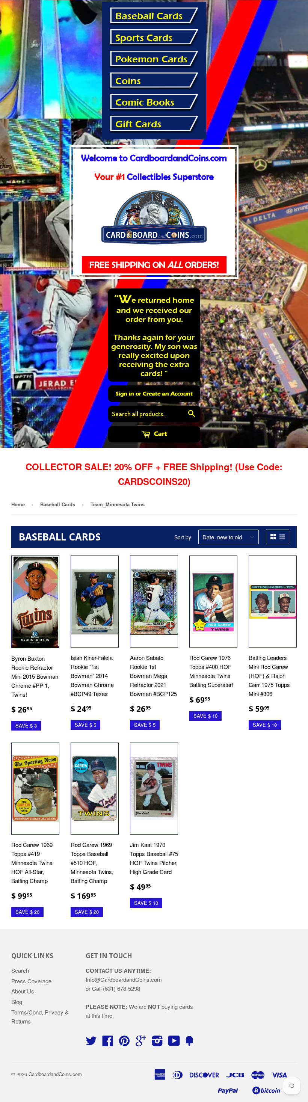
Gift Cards (138, 124)
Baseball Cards (149, 16)
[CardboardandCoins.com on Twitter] (91, 1043)
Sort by (182, 537)
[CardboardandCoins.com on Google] (140, 1043)
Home (18, 504)
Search (20, 970)
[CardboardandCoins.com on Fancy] (189, 1043)
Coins (128, 81)
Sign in (125, 393)
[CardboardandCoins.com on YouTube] (174, 1043)
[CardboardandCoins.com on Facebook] (107, 1043)
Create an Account (168, 393)
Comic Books (144, 102)
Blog (16, 1001)
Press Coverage (31, 981)
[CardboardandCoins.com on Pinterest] (124, 1043)
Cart (159, 433)
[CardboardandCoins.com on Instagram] (157, 1043)
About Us (22, 991)
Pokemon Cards (151, 59)
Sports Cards (143, 38)
